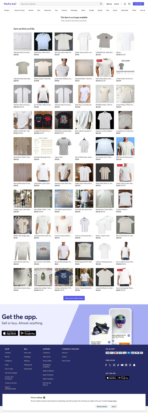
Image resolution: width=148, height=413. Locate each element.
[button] (125, 4)
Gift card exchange (11, 373)
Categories (8, 361)
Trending (7, 353)
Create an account (11, 383)
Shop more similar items (74, 298)
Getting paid (28, 365)
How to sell (27, 353)
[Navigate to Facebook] (106, 365)
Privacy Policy (112, 401)
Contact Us (46, 353)
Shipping (26, 361)
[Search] (101, 4)
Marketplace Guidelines (47, 366)
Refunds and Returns (47, 384)
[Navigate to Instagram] (114, 365)
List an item (138, 4)
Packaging (27, 357)
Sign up (109, 4)
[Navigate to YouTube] (122, 365)
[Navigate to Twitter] (110, 365)
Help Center (47, 357)
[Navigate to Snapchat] (134, 365)
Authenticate (28, 369)
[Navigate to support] (107, 353)
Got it (114, 406)
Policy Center (66, 361)
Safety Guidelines (48, 371)
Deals (6, 365)
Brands (7, 357)
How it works (9, 369)
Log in (116, 4)
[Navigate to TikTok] (118, 365)
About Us (65, 353)
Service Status (47, 361)
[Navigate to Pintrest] (126, 365)
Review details (102, 406)
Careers (64, 357)
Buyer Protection (48, 375)
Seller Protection (48, 379)
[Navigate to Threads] (130, 365)
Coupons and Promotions (9, 378)
